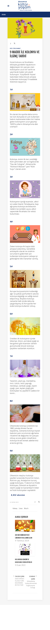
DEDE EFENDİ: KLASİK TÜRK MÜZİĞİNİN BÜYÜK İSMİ (19, 582)
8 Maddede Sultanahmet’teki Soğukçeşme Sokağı (30, 584)
